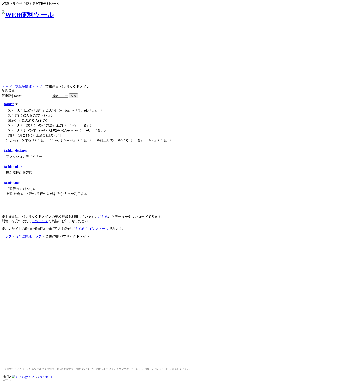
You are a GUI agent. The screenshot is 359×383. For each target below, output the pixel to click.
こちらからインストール (90, 228)
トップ (7, 86)
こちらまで (40, 221)
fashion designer (15, 150)
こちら (103, 216)
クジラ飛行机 (44, 377)
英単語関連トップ (28, 86)
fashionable (12, 183)
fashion (9, 104)
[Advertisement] (179, 55)
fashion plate (13, 166)
